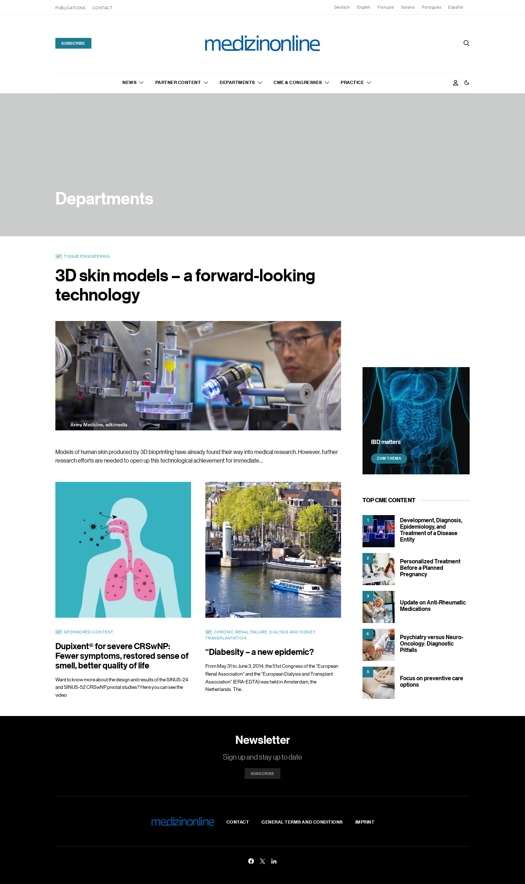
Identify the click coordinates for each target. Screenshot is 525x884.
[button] (467, 82)
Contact (102, 8)
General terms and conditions (302, 821)
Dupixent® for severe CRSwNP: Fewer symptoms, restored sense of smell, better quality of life (122, 655)
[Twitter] (263, 861)
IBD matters (386, 441)
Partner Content (178, 82)
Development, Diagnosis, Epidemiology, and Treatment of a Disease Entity (431, 530)
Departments (237, 82)
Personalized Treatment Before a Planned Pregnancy (430, 567)
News (129, 82)
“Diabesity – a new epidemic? (259, 651)
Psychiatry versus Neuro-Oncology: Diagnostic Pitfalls (431, 643)
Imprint (365, 821)
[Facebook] (251, 861)
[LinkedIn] (274, 861)
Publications (70, 8)
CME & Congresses (298, 82)
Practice (352, 82)
